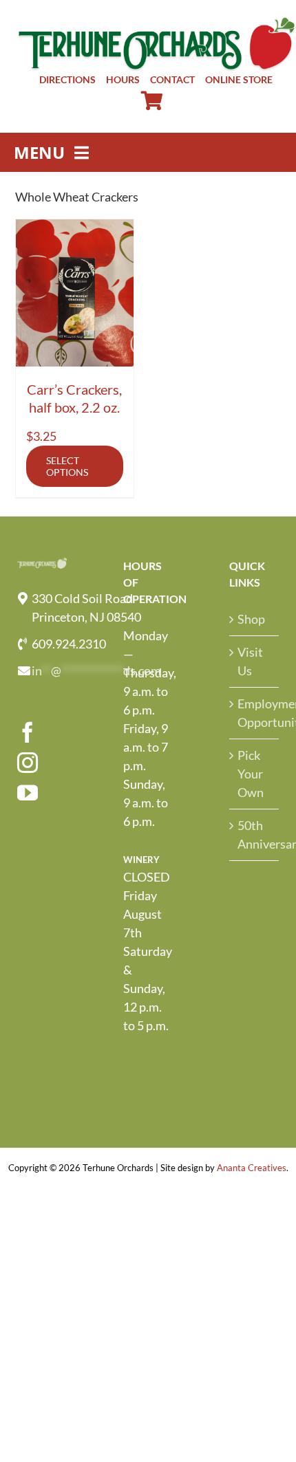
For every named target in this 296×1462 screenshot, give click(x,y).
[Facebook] (27, 732)
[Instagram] (27, 762)
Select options (67, 466)
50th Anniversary (254, 834)
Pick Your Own (250, 774)
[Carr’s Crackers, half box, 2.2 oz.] (75, 293)
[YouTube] (27, 793)
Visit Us (250, 661)
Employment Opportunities (254, 713)
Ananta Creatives (251, 1167)
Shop (251, 618)
